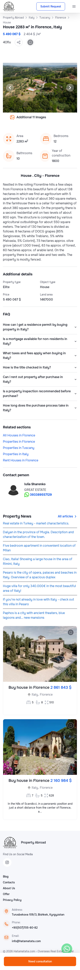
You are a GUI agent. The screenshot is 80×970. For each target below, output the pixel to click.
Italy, (35, 694)
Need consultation (40, 961)
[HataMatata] (10, 842)
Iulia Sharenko (35, 484)
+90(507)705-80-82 (25, 927)
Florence (46, 694)
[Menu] (74, 6)
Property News (17, 516)
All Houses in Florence (19, 435)
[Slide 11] (54, 120)
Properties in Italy (16, 454)
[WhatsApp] (66, 948)
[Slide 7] (35, 120)
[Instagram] (7, 862)
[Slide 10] (49, 120)
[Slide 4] (21, 120)
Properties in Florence (19, 442)
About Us (9, 888)
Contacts (9, 882)
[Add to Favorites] (30, 42)
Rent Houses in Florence (20, 460)
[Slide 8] (40, 120)
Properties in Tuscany (18, 448)
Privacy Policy (12, 900)
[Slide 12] (58, 120)
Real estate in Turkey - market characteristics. (36, 523)
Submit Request (50, 6)
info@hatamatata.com (26, 941)
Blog (6, 876)
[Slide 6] (31, 120)
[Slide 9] (44, 120)
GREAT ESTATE (35, 490)
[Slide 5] (26, 120)
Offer (6, 894)
